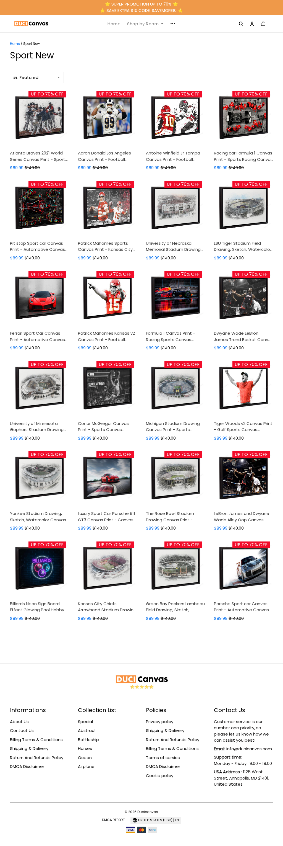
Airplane (86, 766)
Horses (85, 748)
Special (85, 721)
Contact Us (22, 730)
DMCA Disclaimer (27, 766)
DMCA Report (113, 819)
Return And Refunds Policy (36, 757)
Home (114, 24)
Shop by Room (143, 24)
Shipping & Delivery (29, 748)
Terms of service (163, 757)
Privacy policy (159, 721)
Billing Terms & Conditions (36, 739)
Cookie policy (159, 775)
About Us (19, 721)
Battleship (88, 739)
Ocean (85, 757)
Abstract (87, 730)
